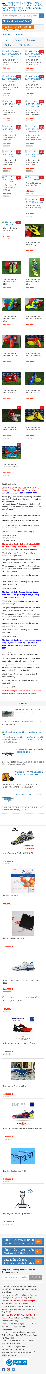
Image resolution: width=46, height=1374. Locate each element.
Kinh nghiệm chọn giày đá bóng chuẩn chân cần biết (22, 737)
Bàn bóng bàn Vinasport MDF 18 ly (15, 1086)
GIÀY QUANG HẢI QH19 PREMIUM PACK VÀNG (33, 162)
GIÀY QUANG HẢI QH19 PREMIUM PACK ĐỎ (10, 188)
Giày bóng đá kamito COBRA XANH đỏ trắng (33, 282)
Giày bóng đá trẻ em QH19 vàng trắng (16, 1001)
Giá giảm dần (24, 45)
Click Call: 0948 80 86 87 (16, 21)
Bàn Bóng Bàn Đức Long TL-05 (14, 1171)
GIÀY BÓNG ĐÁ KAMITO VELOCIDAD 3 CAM (11, 62)
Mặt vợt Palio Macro (10, 896)
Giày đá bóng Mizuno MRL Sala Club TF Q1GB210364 (22, 1128)
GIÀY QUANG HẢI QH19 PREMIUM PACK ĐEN (10, 112)
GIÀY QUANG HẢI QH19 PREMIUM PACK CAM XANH (33, 112)
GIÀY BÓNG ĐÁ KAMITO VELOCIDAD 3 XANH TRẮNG (34, 62)
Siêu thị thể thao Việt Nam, (20, 1318)
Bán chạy (18, 40)
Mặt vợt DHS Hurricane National (14, 938)
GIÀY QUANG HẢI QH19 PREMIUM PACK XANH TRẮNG (33, 137)
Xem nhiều (31, 40)
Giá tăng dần (9, 45)
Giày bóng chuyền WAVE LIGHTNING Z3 (18, 853)
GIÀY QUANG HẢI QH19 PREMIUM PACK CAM (10, 137)
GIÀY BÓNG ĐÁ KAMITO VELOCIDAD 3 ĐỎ (34, 87)
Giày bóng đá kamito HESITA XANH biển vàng (10, 319)
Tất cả (7, 40)
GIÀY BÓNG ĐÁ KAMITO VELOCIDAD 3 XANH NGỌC (11, 87)
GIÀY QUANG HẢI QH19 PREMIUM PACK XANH (10, 162)
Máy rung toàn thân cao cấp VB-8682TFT (18, 1214)
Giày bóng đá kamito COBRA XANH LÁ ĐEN (10, 282)
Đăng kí (36, 1277)
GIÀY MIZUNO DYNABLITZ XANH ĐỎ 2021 (19, 1043)
